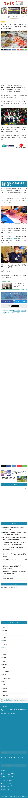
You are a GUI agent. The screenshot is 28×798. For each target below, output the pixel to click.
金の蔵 (17, 312)
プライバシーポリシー (8, 785)
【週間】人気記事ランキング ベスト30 (13, 757)
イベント (5, 633)
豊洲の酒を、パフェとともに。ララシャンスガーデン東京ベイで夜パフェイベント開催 (14, 533)
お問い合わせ (6, 789)
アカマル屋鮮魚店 (17, 310)
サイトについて (7, 783)
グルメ (4, 640)
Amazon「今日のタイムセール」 (10, 587)
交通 (4, 661)
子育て (4, 667)
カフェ (4, 637)
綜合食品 (7, 312)
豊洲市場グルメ (7, 691)
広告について (6, 786)
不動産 (4, 657)
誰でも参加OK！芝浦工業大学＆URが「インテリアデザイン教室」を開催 (14, 577)
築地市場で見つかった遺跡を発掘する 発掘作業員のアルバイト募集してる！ (14, 572)
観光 (4, 684)
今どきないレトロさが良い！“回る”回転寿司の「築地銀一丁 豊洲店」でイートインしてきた (14, 548)
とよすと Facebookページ (9, 773)
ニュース (5, 650)
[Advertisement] (14, 68)
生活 (4, 681)
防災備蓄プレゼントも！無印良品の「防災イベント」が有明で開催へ (14, 528)
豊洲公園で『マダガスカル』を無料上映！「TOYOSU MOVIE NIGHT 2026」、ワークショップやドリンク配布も (15, 567)
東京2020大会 (6, 678)
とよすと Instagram (8, 776)
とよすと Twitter (7, 774)
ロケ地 (4, 654)
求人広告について (7, 788)
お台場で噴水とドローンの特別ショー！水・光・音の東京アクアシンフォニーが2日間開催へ (14, 543)
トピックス (5, 647)
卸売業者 (23, 310)
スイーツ (5, 644)
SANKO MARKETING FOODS (7, 310)
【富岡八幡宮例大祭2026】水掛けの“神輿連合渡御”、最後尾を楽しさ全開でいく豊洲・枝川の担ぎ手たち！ (14, 555)
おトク (4, 627)
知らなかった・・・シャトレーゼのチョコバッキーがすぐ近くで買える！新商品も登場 (14, 538)
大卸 (3, 312)
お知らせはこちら (10, 713)
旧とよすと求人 (7, 671)
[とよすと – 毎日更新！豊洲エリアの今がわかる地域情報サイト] (14, 4)
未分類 (4, 674)
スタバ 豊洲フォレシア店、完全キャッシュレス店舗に (15, 560)
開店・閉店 (5, 695)
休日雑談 (5, 664)
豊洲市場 (12, 312)
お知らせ (5, 630)
